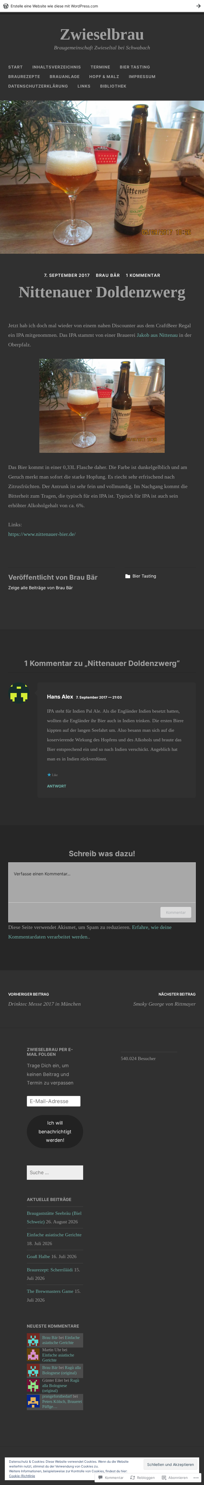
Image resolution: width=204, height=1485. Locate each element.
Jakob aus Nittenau (157, 335)
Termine (100, 67)
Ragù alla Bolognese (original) (61, 1370)
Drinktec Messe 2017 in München (44, 999)
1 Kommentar (143, 275)
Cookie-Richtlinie (22, 1476)
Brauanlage (65, 76)
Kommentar (176, 912)
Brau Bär (108, 275)
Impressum (142, 76)
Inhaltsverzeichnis (56, 67)
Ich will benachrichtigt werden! (55, 1131)
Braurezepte (24, 76)
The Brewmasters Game (50, 1291)
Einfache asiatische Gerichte (54, 1234)
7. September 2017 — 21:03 (99, 697)
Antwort (56, 786)
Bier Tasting (135, 67)
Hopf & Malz (104, 76)
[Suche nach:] (55, 1172)
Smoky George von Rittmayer (164, 999)
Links (84, 86)
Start (15, 67)
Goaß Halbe (38, 1256)
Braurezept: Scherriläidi (50, 1269)
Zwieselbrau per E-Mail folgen (50, 1052)
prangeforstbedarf (57, 1396)
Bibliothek (113, 86)
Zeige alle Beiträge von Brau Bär (40, 587)
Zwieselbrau (102, 34)
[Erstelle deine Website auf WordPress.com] (102, 6)
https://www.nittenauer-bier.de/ (42, 534)
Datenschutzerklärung (38, 86)
